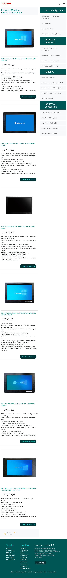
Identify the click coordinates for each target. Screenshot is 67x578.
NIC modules (46, 24)
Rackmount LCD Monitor (50, 66)
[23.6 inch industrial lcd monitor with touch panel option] (19, 205)
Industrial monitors (50, 41)
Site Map (43, 572)
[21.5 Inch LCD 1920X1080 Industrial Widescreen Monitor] (19, 123)
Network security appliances (51, 34)
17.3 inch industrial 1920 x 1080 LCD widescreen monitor (18, 404)
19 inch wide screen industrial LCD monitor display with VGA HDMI (18, 314)
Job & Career (10, 559)
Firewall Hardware (48, 29)
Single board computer (49, 133)
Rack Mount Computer (49, 118)
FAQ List (9, 553)
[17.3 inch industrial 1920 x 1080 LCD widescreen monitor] (19, 383)
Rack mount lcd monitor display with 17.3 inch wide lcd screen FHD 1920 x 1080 (18, 489)
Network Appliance (55, 10)
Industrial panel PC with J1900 (52, 88)
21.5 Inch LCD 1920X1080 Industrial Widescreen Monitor (18, 144)
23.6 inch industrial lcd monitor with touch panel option (18, 227)
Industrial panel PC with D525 (52, 93)
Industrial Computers (51, 105)
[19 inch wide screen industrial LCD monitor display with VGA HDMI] (19, 292)
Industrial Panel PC (48, 78)
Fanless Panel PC (47, 98)
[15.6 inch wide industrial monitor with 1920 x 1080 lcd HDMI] (19, 38)
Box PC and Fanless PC (49, 123)
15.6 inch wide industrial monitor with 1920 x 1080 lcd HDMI (18, 60)
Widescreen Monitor (12, 12)
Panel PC (49, 71)
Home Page (40, 563)
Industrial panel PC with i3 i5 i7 (52, 83)
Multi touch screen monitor (51, 56)
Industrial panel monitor (50, 61)
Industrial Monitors (10, 10)
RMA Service (10, 555)
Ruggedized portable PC (50, 128)
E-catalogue (10, 557)
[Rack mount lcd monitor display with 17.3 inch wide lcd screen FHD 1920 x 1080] (19, 467)
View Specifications (28, 97)
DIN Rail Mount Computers (51, 113)
